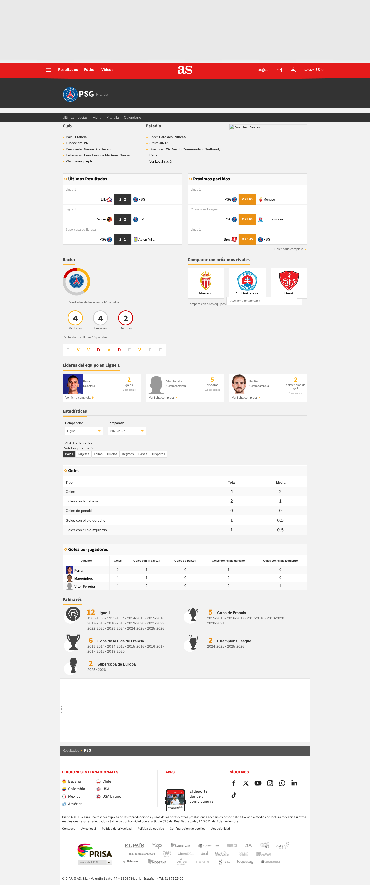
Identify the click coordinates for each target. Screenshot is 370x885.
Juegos (262, 70)
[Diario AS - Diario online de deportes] (185, 70)
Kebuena (261, 854)
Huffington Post (141, 854)
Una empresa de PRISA (94, 850)
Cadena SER (232, 845)
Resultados (68, 70)
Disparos (158, 454)
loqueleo (223, 862)
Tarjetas (83, 454)
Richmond (281, 854)
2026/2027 (117, 431)
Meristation (245, 862)
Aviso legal (88, 829)
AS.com (248, 845)
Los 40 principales (157, 845)
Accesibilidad (220, 829)
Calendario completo (288, 249)
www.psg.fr (83, 161)
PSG (86, 94)
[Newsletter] (279, 70)
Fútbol (89, 70)
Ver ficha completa (78, 397)
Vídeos (107, 70)
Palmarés (72, 599)
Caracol (283, 845)
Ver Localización (161, 161)
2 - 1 (122, 239)
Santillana (180, 845)
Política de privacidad (117, 829)
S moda (202, 862)
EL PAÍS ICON (181, 862)
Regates (128, 454)
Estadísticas (75, 411)
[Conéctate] (293, 70)
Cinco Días (184, 854)
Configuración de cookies (187, 829)
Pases (142, 454)
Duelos (112, 454)
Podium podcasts (157, 862)
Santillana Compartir (208, 845)
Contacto (68, 829)
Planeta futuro (239, 854)
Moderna (130, 861)
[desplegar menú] (48, 69)
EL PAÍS (134, 845)
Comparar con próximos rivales (219, 259)
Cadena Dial (203, 854)
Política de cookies (151, 829)
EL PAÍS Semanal (221, 854)
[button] (95, 862)
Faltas (98, 454)
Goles (69, 454)
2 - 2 (122, 199)
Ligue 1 (72, 431)
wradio (168, 854)
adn (265, 845)
